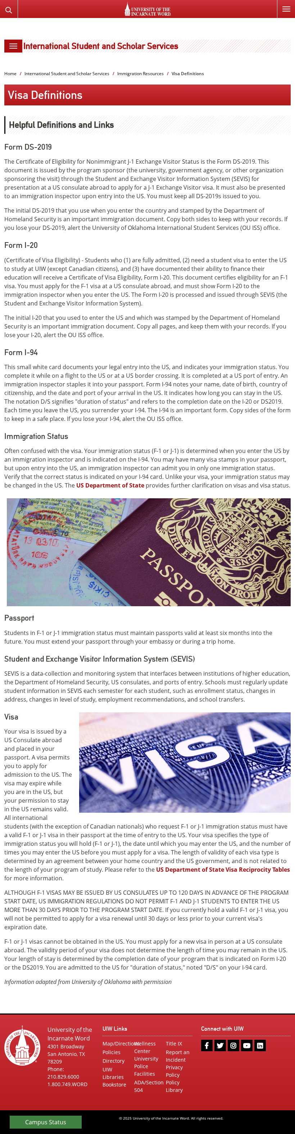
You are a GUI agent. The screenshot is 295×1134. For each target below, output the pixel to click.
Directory (113, 1060)
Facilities (144, 1073)
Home (10, 74)
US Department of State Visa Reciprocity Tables (223, 870)
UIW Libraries (113, 1073)
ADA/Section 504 (147, 1086)
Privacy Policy (174, 1071)
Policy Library (174, 1086)
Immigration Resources (140, 74)
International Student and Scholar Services (100, 46)
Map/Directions (116, 1043)
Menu (286, 9)
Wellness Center (145, 1047)
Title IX (174, 1043)
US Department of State (110, 485)
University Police (146, 1062)
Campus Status (45, 1122)
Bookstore (114, 1084)
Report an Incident (178, 1056)
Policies (112, 1052)
